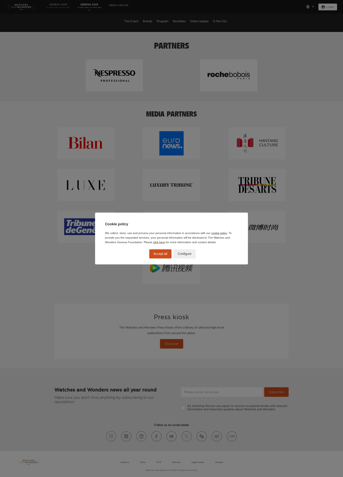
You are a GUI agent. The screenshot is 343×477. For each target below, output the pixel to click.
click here (159, 242)
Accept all (160, 253)
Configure (185, 253)
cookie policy (219, 233)
